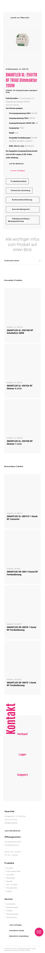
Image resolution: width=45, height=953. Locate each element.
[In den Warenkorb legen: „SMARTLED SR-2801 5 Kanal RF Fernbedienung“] (36, 533)
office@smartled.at (11, 823)
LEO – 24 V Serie (11, 885)
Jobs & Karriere (11, 917)
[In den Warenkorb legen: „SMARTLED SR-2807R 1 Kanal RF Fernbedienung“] (36, 589)
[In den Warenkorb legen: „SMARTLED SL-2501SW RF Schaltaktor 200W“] (36, 292)
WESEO (28, 950)
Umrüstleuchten (11, 888)
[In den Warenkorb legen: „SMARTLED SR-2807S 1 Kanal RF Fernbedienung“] (36, 644)
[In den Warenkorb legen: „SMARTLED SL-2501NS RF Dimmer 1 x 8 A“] (36, 403)
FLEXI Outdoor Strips (13, 871)
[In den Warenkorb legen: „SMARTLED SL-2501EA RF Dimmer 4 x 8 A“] (36, 347)
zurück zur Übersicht (19, 18)
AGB (33, 948)
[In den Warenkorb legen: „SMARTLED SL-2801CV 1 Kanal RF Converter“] (36, 478)
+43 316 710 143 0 (22, 787)
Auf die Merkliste (16, 164)
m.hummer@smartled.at (22, 793)
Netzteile (9, 881)
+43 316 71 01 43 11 (22, 766)
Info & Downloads (12, 914)
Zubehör (9, 891)
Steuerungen (10, 878)
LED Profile (10, 875)
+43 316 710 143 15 (22, 746)
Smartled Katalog (12, 907)
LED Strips (9, 868)
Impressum (7, 950)
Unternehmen (10, 904)
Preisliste (9, 911)
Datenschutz (15, 950)
